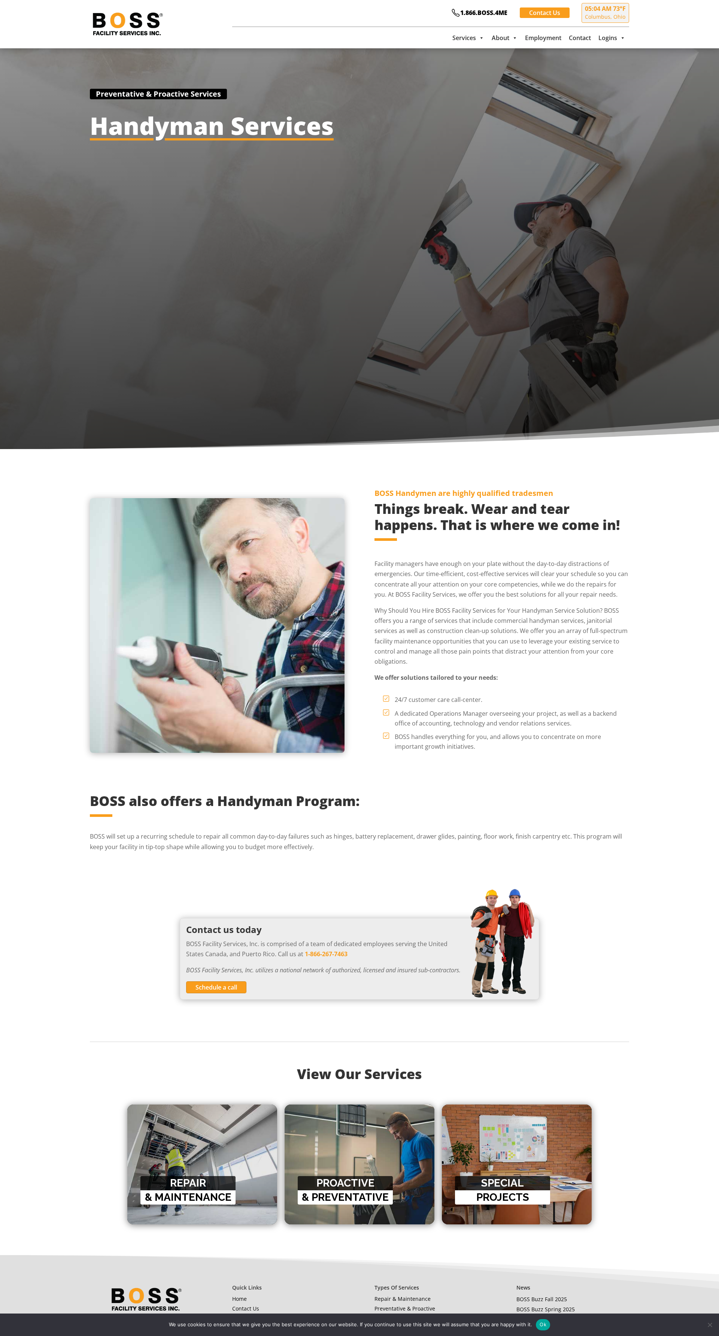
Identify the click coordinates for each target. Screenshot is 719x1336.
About (500, 38)
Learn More (156, 1167)
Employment (543, 38)
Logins (607, 38)
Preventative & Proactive (404, 1308)
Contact (580, 38)
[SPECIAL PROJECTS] (517, 1109)
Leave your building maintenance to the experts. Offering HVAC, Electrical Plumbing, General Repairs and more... (197, 1147)
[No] (709, 1325)
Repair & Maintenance (402, 1298)
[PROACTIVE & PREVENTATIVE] (359, 1109)
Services (464, 38)
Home (239, 1298)
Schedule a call (216, 987)
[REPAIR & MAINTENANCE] (202, 1109)
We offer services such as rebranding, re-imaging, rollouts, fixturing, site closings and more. (509, 1157)
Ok (543, 1324)
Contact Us (544, 13)
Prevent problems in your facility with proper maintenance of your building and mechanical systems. (351, 1157)
